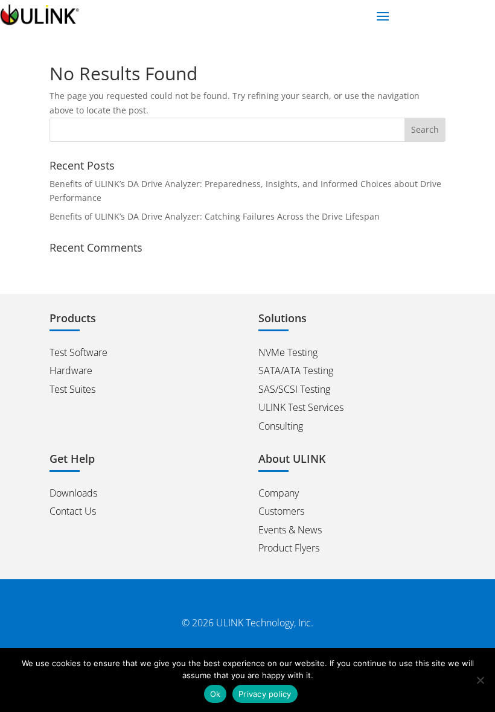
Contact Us (73, 511)
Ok (215, 694)
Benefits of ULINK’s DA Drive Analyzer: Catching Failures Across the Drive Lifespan (215, 216)
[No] (480, 680)
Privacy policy (265, 694)
